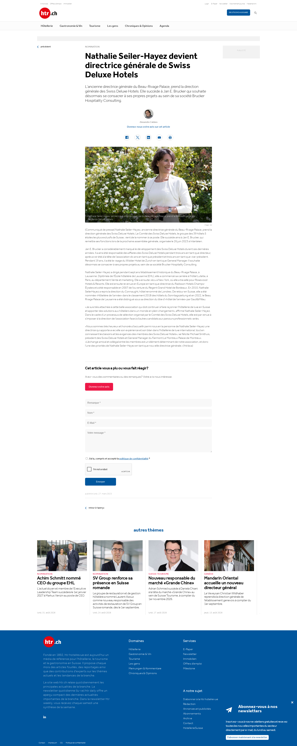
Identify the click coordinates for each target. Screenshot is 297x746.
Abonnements (192, 714)
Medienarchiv (252, 3)
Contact (188, 723)
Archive (187, 718)
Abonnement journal (237, 3)
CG (61, 742)
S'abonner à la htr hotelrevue (200, 699)
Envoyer (100, 482)
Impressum (52, 742)
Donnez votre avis (99, 387)
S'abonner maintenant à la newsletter (247, 737)
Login (207, 3)
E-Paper (214, 3)
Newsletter (223, 3)
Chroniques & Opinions (139, 26)
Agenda (164, 26)
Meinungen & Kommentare (145, 668)
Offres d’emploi (192, 664)
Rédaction (189, 704)
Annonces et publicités (197, 709)
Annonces (44, 3)
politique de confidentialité (133, 459)
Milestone (189, 668)
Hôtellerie (47, 26)
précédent (46, 47)
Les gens (112, 26)
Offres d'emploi (56, 3)
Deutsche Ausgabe (238, 12)
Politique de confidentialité (75, 742)
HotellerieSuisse (193, 728)
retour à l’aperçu (96, 508)
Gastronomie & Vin (71, 26)
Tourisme (94, 26)
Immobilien (67, 3)
